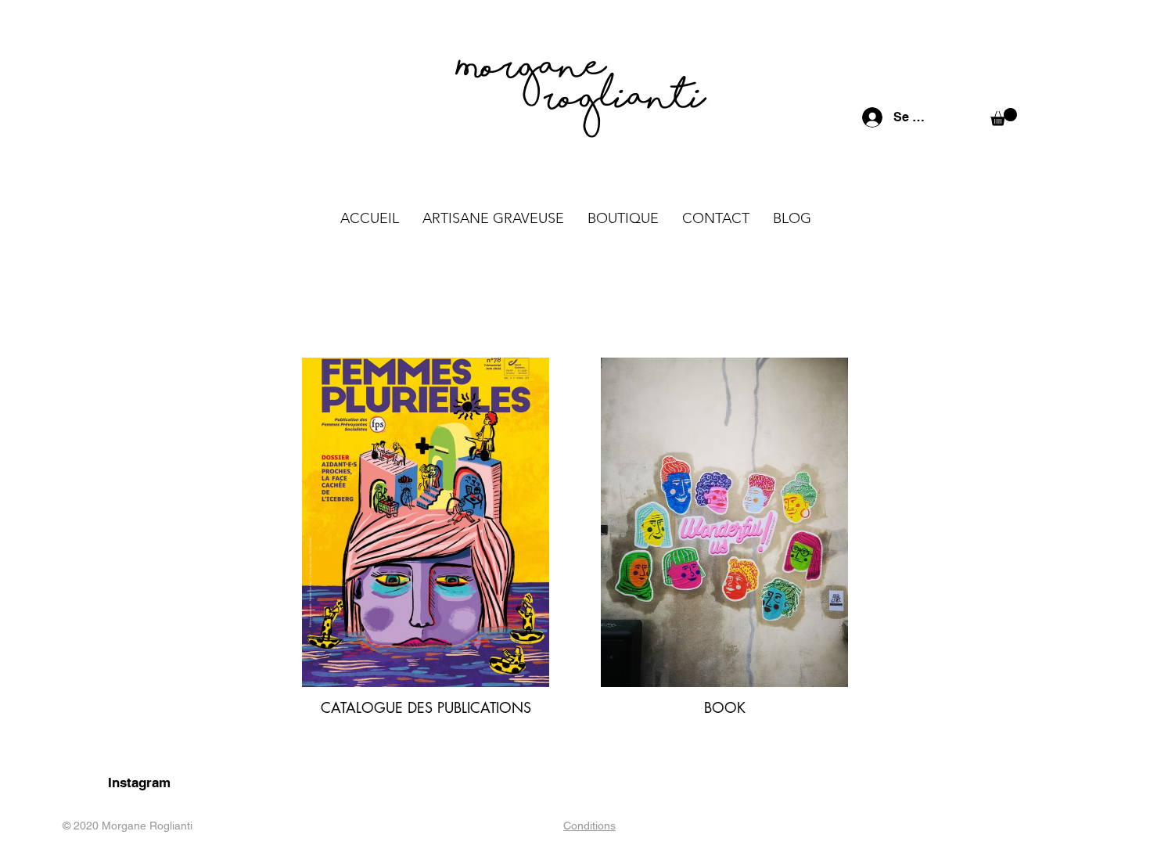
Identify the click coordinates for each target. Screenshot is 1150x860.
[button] (1003, 117)
